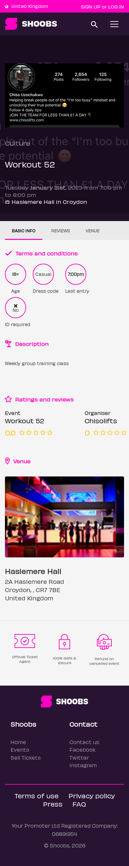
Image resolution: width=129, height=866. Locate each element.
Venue (93, 230)
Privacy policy (91, 795)
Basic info (23, 230)
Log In (116, 7)
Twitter (79, 757)
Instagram (83, 765)
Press (53, 804)
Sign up (91, 7)
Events (20, 749)
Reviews (60, 230)
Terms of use (37, 795)
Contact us (84, 742)
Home (18, 742)
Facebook (82, 749)
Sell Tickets (26, 757)
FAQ (79, 804)
